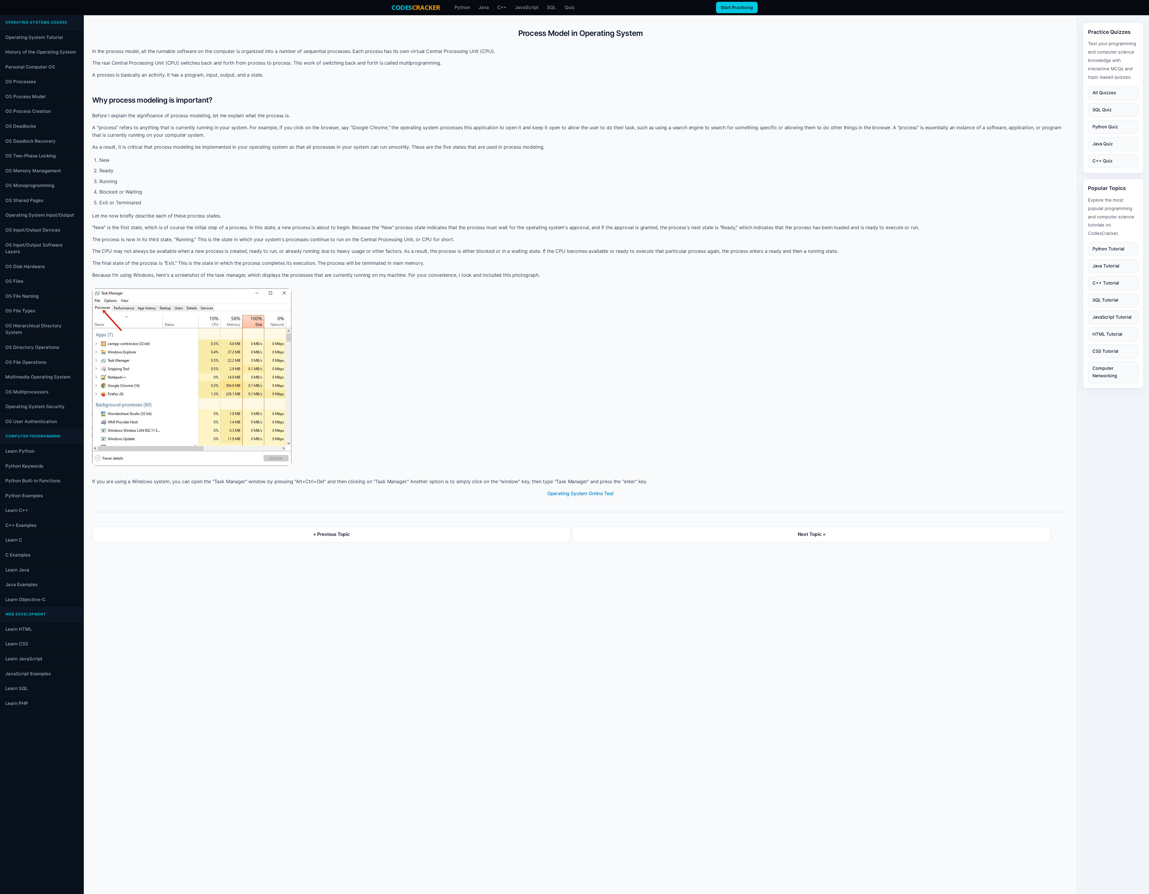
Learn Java (17, 570)
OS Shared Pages (24, 200)
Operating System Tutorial (34, 37)
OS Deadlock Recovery (30, 141)
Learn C (13, 540)
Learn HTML (18, 629)
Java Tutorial (1105, 266)
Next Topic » (812, 534)
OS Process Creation (28, 111)
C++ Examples (21, 525)
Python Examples (24, 495)
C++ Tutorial (1105, 283)
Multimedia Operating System (37, 377)
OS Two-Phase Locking (30, 156)
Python (462, 7)
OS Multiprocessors (26, 392)
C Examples (18, 555)
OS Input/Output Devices (32, 230)
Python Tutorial (1108, 249)
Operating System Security (35, 406)
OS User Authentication (31, 421)
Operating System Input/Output (39, 215)
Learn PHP (16, 703)
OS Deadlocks (20, 126)
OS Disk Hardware (25, 266)
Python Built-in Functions (32, 481)
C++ (502, 7)
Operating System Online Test (580, 493)
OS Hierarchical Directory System (33, 329)
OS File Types (20, 311)
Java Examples (21, 584)
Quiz (569, 7)
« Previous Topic (331, 534)
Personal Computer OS (30, 67)
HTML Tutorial (1107, 334)
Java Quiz (1102, 144)
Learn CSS (16, 644)
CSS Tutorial (1105, 351)
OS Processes (20, 81)
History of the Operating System (40, 52)
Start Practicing (737, 7)
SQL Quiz (1102, 109)
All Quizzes (1104, 92)
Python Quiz (1105, 127)
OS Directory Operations (32, 347)
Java (483, 7)
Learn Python (19, 451)
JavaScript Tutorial (1112, 317)
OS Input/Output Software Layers (34, 248)
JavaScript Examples (28, 673)
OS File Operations (25, 362)
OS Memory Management (33, 171)
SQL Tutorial (1105, 300)
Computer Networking (1104, 372)
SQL (551, 7)
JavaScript (527, 7)
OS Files (14, 281)
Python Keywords (24, 466)
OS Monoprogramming (29, 185)
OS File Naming (22, 296)
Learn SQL (16, 688)
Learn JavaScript (23, 659)
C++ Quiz (1102, 161)
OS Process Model (25, 96)
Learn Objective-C (25, 599)
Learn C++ (16, 510)
